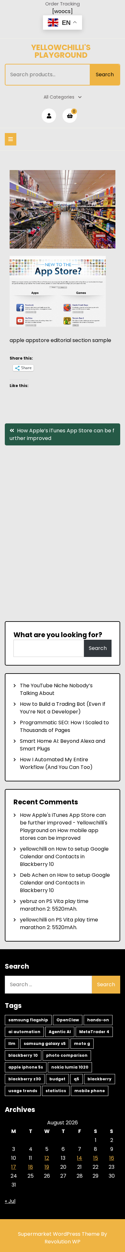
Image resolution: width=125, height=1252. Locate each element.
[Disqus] (62, 533)
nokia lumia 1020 (69, 1067)
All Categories (59, 97)
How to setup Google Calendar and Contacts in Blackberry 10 (64, 856)
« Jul (10, 1201)
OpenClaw (67, 1020)
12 (47, 1158)
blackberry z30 (24, 1079)
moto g (82, 1043)
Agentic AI (60, 1031)
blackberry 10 (23, 1055)
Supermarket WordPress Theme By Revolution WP (62, 1237)
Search (105, 74)
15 (95, 1158)
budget (57, 1079)
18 (30, 1167)
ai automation (24, 1031)
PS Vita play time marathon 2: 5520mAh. (54, 905)
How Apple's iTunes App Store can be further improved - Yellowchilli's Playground (63, 822)
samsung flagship (28, 1020)
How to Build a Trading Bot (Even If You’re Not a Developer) (62, 707)
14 (79, 1158)
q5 (76, 1079)
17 (13, 1167)
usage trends (22, 1090)
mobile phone (89, 1090)
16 (111, 1158)
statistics (56, 1090)
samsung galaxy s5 (45, 1043)
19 (47, 1167)
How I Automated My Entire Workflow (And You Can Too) (56, 763)
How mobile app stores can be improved (59, 834)
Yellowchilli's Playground (61, 51)
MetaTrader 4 (94, 1031)
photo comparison (67, 1055)
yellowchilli (33, 849)
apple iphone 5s (25, 1067)
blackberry (100, 1079)
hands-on (98, 1020)
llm (11, 1043)
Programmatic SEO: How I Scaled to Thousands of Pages (64, 726)
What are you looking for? (57, 634)
